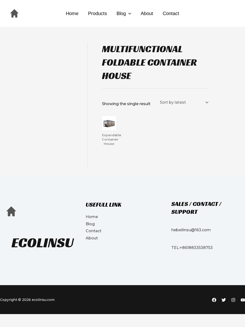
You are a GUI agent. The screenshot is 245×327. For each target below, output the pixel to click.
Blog (121, 13)
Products (97, 13)
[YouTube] (243, 300)
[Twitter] (224, 300)
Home (72, 13)
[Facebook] (214, 300)
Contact (171, 13)
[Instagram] (233, 300)
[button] (128, 13)
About (147, 13)
